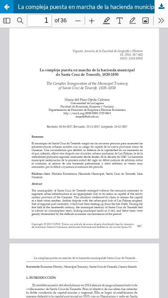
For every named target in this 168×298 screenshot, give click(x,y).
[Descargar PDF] (161, 6)
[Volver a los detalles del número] (6, 6)
